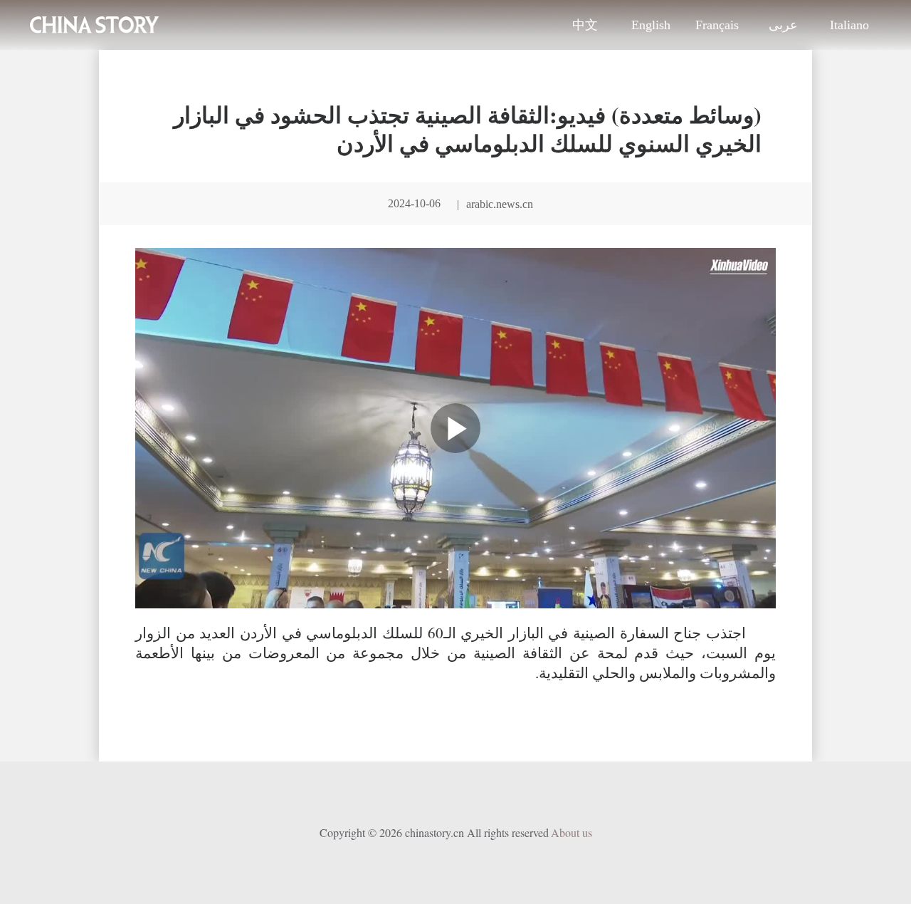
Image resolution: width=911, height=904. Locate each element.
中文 (585, 25)
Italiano (849, 25)
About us (571, 832)
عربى (783, 25)
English (650, 25)
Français (717, 25)
